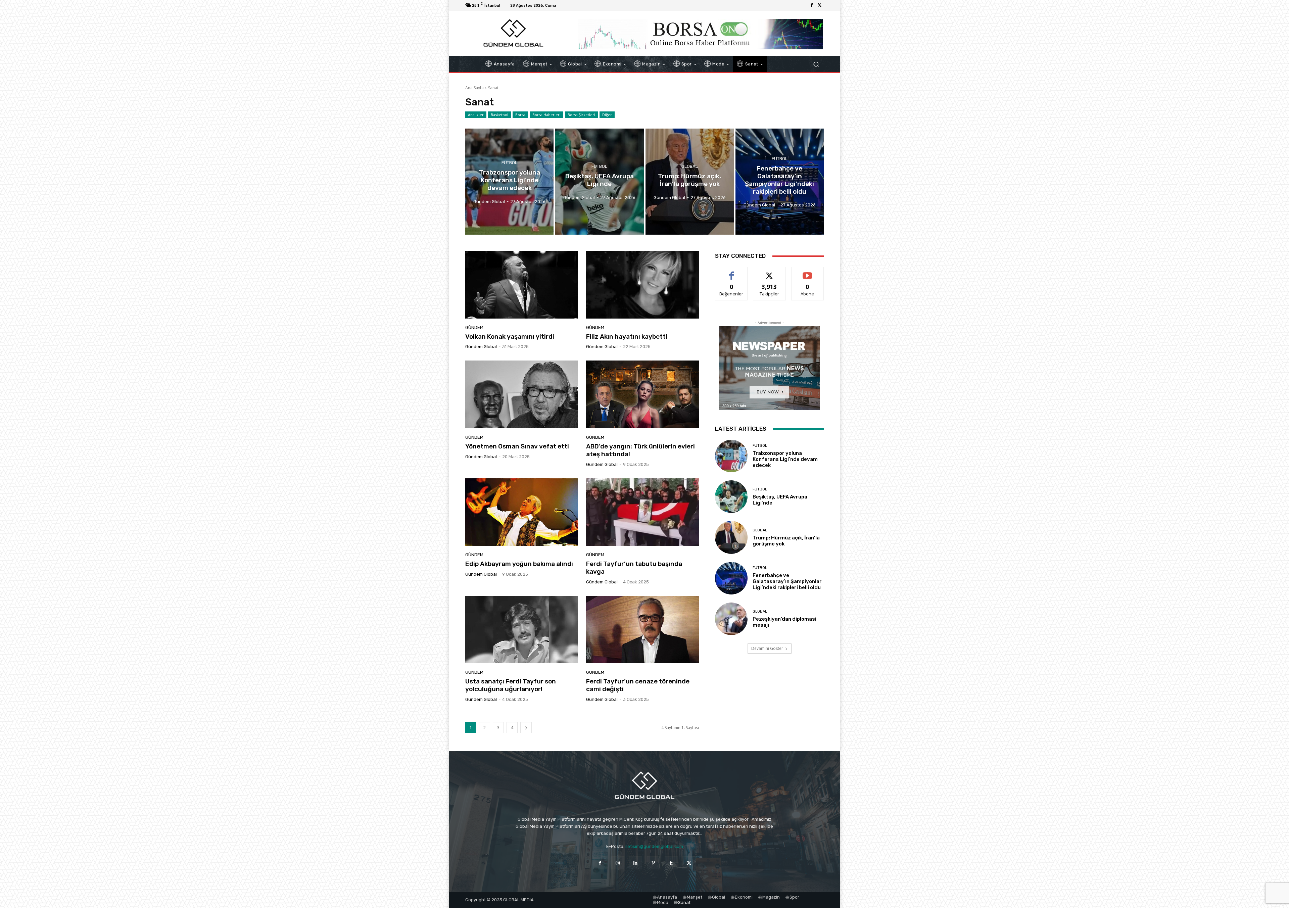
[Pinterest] (653, 862)
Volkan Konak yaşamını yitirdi (509, 336)
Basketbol (499, 114)
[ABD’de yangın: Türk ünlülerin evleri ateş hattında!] (642, 394)
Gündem (474, 327)
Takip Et (769, 272)
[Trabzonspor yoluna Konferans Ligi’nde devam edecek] (509, 182)
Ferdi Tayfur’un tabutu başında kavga (634, 567)
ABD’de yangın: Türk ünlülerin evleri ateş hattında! (640, 450)
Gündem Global (481, 346)
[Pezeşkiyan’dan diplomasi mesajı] (731, 619)
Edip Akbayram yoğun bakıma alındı (519, 564)
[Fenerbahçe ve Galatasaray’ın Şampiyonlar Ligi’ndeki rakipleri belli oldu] (779, 182)
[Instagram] (617, 862)
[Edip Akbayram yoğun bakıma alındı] (521, 512)
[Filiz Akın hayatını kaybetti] (642, 285)
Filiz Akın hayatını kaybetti (626, 336)
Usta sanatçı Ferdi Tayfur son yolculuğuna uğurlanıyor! (510, 685)
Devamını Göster (767, 648)
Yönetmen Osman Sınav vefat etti (517, 446)
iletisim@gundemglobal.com (654, 846)
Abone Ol (807, 272)
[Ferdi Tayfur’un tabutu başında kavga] (642, 512)
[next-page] (526, 727)
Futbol (509, 162)
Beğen (731, 272)
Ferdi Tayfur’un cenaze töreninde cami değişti (637, 685)
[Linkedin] (635, 862)
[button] (816, 64)
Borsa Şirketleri (581, 114)
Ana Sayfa (474, 88)
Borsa (520, 114)
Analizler (476, 114)
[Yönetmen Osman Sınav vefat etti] (521, 394)
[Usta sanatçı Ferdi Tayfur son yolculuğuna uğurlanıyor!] (521, 630)
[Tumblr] (671, 862)
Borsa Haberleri (546, 114)
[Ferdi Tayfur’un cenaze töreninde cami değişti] (642, 630)
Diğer (607, 114)
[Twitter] (820, 5)
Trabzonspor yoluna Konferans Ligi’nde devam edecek (785, 459)
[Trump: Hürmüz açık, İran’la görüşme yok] (690, 182)
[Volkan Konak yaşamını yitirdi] (521, 285)
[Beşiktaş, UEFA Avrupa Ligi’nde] (599, 182)
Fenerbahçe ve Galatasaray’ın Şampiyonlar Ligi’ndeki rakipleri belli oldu (787, 581)
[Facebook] (812, 5)
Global (689, 166)
